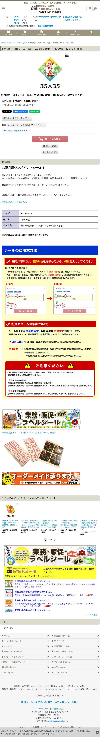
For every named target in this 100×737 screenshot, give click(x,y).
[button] (3, 8)
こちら (61, 718)
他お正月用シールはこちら (14, 201)
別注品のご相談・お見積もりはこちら (73, 18)
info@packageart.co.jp (50, 17)
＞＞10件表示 (91, 615)
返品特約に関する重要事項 (15, 130)
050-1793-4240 (17, 20)
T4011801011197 (45, 26)
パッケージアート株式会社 (46, 709)
